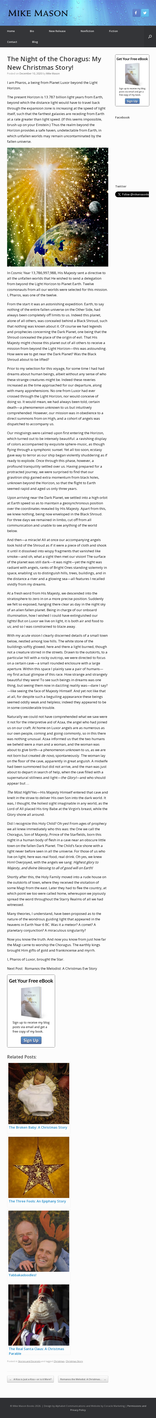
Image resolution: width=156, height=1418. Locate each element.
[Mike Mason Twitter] (145, 13)
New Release (57, 31)
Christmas (59, 1361)
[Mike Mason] (37, 13)
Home (11, 31)
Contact (12, 42)
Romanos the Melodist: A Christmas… (83, 1379)
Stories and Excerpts (29, 1361)
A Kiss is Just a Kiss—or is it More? (30, 1379)
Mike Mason (53, 73)
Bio (32, 31)
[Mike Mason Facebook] (136, 13)
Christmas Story (74, 1361)
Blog (35, 42)
